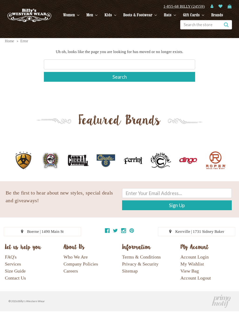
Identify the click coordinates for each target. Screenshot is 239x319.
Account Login (194, 256)
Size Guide (15, 270)
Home (9, 41)
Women (69, 15)
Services (13, 263)
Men (90, 15)
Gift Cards (192, 15)
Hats (168, 15)
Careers (70, 270)
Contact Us (15, 277)
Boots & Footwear (138, 15)
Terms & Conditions (141, 256)
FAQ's (11, 256)
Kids (109, 15)
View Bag (189, 270)
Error (24, 41)
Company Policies (80, 263)
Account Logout (195, 277)
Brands (217, 15)
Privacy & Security (140, 263)
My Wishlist (192, 263)
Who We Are (75, 256)
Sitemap (130, 270)
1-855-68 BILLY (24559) (184, 6)
